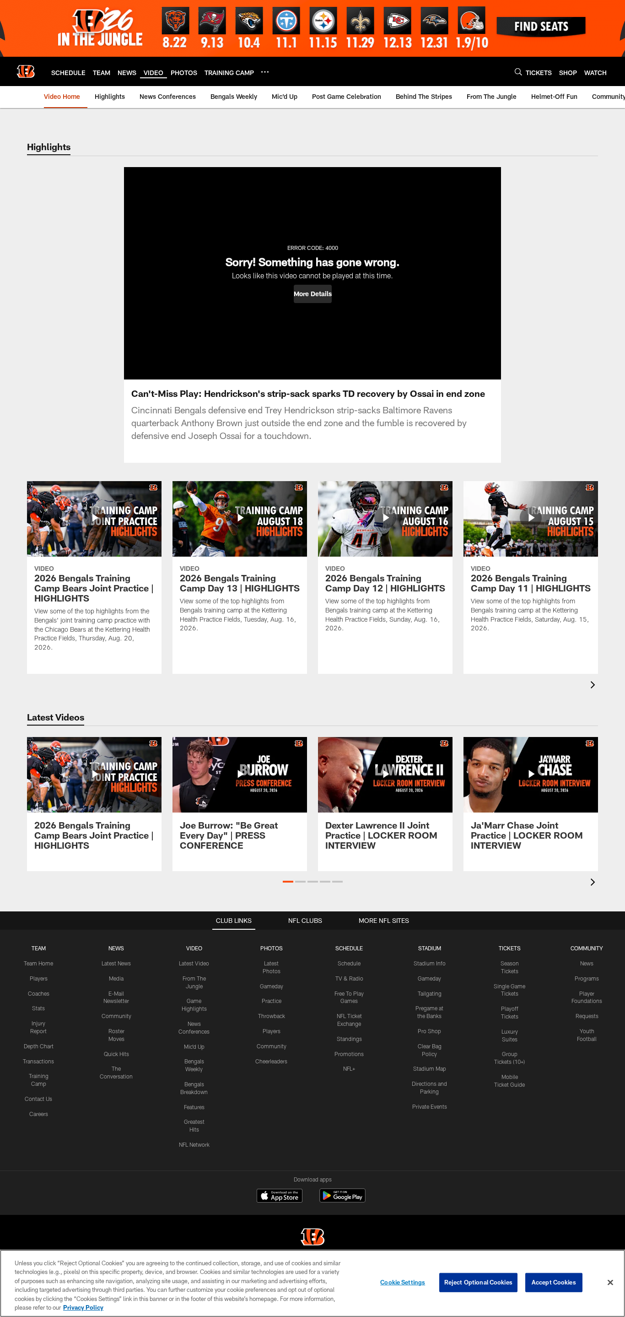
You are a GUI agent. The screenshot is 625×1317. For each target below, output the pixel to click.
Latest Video (194, 963)
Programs (587, 978)
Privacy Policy (83, 1307)
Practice (271, 1000)
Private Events (429, 1106)
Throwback (271, 1016)
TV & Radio (349, 978)
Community (116, 1016)
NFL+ (349, 1068)
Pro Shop (429, 1031)
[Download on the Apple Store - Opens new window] (279, 1196)
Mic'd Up (194, 1046)
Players (39, 978)
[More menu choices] (265, 72)
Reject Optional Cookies (478, 1282)
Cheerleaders (271, 1061)
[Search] (518, 71)
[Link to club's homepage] (26, 71)
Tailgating (430, 993)
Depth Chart (39, 1046)
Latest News (116, 963)
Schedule (349, 963)
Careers (38, 1114)
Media (116, 978)
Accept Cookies (554, 1282)
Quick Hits (116, 1054)
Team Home (38, 963)
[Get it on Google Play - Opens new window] (342, 1200)
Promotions (349, 1054)
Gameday (271, 986)
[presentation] (594, 686)
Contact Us (38, 1098)
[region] (312, 1283)
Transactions (38, 1061)
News (586, 963)
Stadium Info (430, 963)
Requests (587, 1016)
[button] (313, 294)
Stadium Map (429, 1068)
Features (194, 1107)
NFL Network (194, 1144)
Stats (38, 1008)
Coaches (38, 993)
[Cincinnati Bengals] (312, 1238)
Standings (349, 1038)
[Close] (610, 1283)
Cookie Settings (402, 1282)
